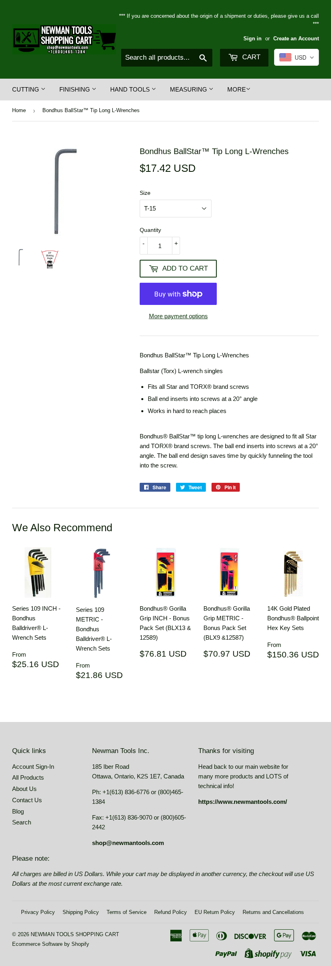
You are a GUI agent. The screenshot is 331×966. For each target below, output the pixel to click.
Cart (250, 57)
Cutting (26, 89)
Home (19, 110)
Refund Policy (170, 912)
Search (21, 822)
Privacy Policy (38, 912)
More (236, 89)
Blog (18, 811)
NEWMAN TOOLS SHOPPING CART (75, 934)
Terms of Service (127, 912)
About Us (24, 788)
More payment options (178, 316)
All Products (28, 777)
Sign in (252, 38)
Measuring (189, 89)
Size (145, 193)
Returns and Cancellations (273, 912)
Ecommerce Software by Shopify (50, 944)
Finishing (75, 89)
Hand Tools (130, 89)
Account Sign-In (33, 766)
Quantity (150, 230)
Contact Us (27, 800)
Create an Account (296, 38)
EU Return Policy (215, 912)
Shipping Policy (81, 912)
